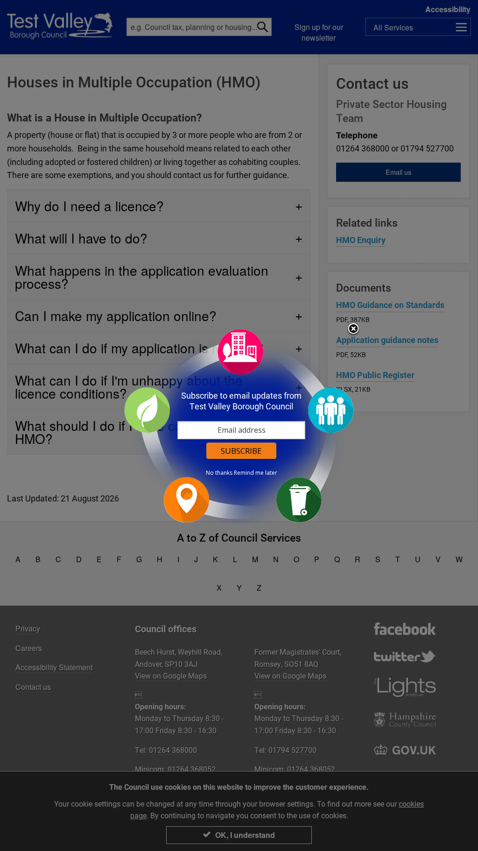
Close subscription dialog (353, 329)
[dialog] (239, 425)
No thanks (219, 473)
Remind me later (255, 473)
